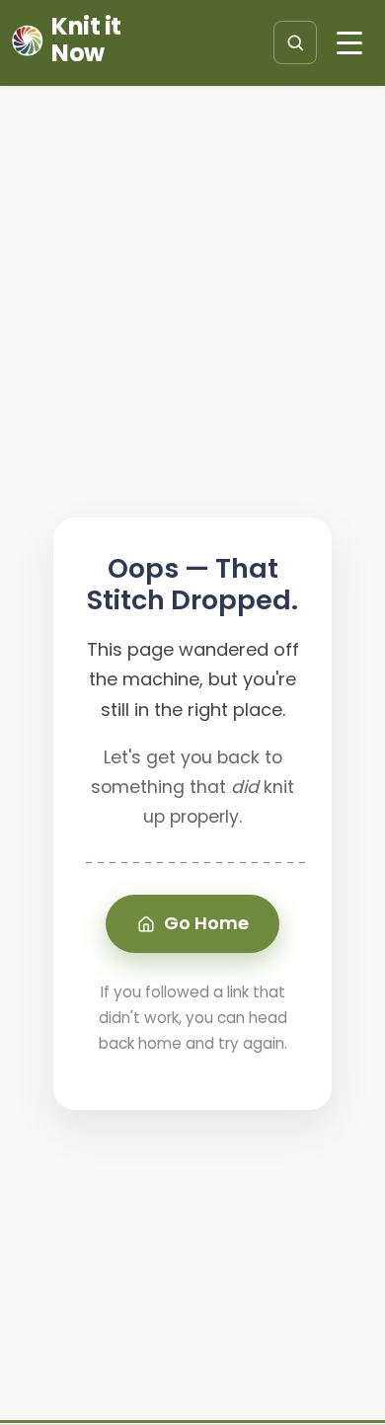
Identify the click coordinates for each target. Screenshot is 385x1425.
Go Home (206, 922)
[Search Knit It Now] (295, 42)
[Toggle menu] (349, 42)
